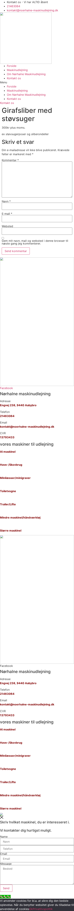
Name (4, 836)
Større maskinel (10, 530)
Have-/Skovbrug (11, 464)
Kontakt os (14, 78)
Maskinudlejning (17, 70)
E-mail (7, 213)
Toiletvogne (8, 491)
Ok (31, 909)
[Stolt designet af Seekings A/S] (1, 814)
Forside (11, 66)
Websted (7, 226)
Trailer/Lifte (8, 504)
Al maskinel (7, 451)
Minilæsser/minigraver (15, 478)
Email (3, 853)
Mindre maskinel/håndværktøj (20, 517)
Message (6, 863)
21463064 (7, 416)
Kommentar (10, 160)
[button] (37, 82)
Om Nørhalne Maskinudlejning (26, 74)
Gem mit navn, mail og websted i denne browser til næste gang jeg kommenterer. (35, 242)
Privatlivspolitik (43, 909)
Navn (6, 201)
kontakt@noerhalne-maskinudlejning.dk (27, 426)
